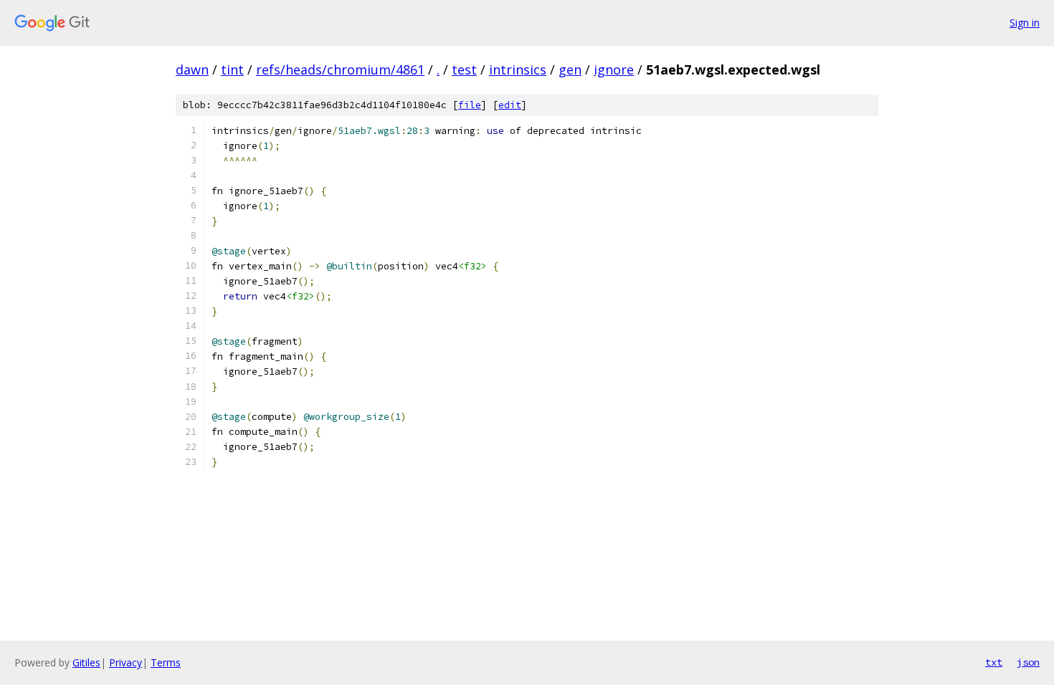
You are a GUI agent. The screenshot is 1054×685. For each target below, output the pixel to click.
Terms (166, 662)
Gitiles (86, 662)
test (464, 69)
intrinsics (517, 69)
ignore (614, 69)
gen (570, 69)
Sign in (1025, 22)
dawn (192, 69)
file (469, 105)
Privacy (125, 662)
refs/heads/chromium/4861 (340, 69)
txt (993, 662)
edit (509, 105)
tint (232, 69)
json (1028, 662)
